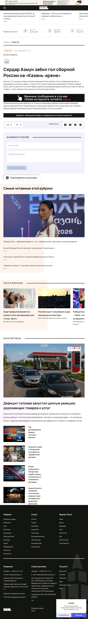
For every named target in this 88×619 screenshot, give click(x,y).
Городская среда (9, 519)
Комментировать (16, 168)
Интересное (35, 547)
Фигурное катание (37, 536)
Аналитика (12, 338)
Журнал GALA (65, 514)
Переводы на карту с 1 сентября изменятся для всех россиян (27, 265)
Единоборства (36, 543)
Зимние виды (36, 540)
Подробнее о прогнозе (10, 32)
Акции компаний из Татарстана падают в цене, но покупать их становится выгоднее (34, 474)
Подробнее (64, 615)
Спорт (34, 514)
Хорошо (78, 615)
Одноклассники (64, 585)
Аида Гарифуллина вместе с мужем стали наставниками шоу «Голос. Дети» (18, 315)
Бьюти (61, 523)
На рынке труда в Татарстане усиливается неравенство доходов (35, 452)
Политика (6, 529)
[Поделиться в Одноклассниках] (70, 124)
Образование (8, 547)
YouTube (62, 575)
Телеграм (62, 578)
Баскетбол (35, 529)
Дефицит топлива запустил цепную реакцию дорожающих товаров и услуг (39, 405)
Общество (15, 42)
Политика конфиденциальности (14, 597)
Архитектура (63, 540)
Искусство (63, 533)
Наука (5, 543)
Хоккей (33, 523)
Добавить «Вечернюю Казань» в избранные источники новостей (44, 115)
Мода (61, 519)
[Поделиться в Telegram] (75, 124)
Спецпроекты (64, 543)
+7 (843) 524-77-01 (44, 571)
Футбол (33, 519)
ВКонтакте (63, 571)
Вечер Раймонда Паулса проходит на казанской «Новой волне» (28, 248)
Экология (6, 550)
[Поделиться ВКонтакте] (65, 124)
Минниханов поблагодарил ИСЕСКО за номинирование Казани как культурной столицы (19, 16)
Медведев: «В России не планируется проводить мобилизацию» (56, 14)
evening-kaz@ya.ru (15, 575)
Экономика (7, 533)
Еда (60, 536)
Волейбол (34, 526)
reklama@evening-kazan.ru (45, 575)
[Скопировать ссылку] (80, 124)
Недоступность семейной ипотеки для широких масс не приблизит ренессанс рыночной (35, 496)
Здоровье (62, 526)
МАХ (60, 588)
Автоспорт (35, 533)
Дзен (61, 581)
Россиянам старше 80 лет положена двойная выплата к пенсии (28, 257)
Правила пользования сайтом (14, 594)
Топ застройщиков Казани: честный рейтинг (34, 432)
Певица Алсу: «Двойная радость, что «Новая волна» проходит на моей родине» (40, 241)
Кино (61, 529)
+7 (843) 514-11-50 (16, 571)
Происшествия (8, 536)
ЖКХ (4, 526)
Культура (6, 540)
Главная (6, 42)
